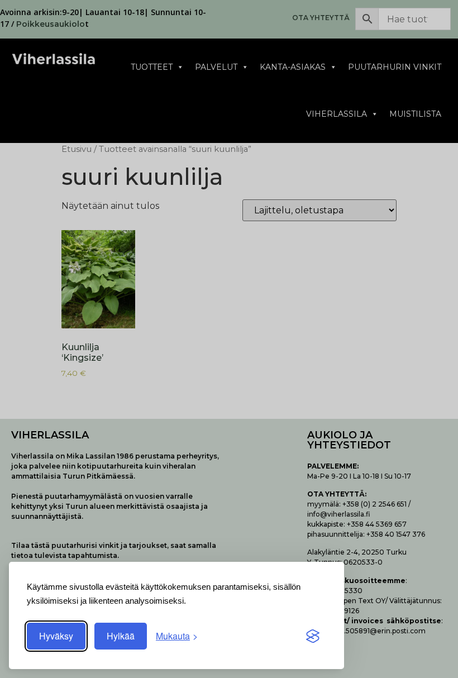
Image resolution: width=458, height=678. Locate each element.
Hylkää (121, 635)
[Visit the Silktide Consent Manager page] (312, 636)
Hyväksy (56, 635)
